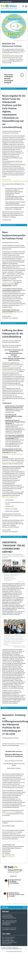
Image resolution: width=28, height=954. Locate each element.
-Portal (8, 313)
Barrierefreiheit (17, 948)
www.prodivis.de (17, 163)
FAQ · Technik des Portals (8, 937)
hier (22, 305)
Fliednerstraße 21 (6, 923)
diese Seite (6, 59)
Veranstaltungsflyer (11, 812)
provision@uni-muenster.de (9, 929)
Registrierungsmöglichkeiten (9, 942)
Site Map (3, 947)
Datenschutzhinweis (6, 948)
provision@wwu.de (10, 856)
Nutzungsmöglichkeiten (8, 940)
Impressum (15, 947)
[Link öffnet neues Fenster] (13, 881)
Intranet (8, 947)
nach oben (5, 907)
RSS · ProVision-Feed (7, 939)
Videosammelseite (8, 282)
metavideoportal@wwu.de (10, 462)
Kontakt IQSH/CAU (7, 944)
